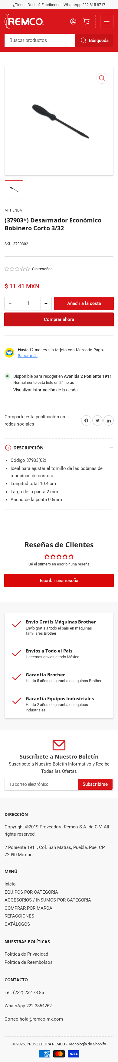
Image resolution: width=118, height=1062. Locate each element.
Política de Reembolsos (29, 962)
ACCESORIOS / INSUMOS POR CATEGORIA (48, 900)
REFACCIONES (19, 916)
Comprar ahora (59, 319)
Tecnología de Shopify (87, 1044)
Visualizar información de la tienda (45, 389)
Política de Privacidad (26, 954)
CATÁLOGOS (17, 924)
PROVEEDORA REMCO (46, 1044)
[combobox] (59, 40)
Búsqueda (99, 40)
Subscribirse (95, 784)
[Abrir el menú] (106, 21)
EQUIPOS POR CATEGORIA (31, 892)
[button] (18, 269)
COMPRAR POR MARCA (28, 908)
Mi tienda (13, 210)
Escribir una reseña (59, 580)
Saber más (28, 355)
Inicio (10, 884)
